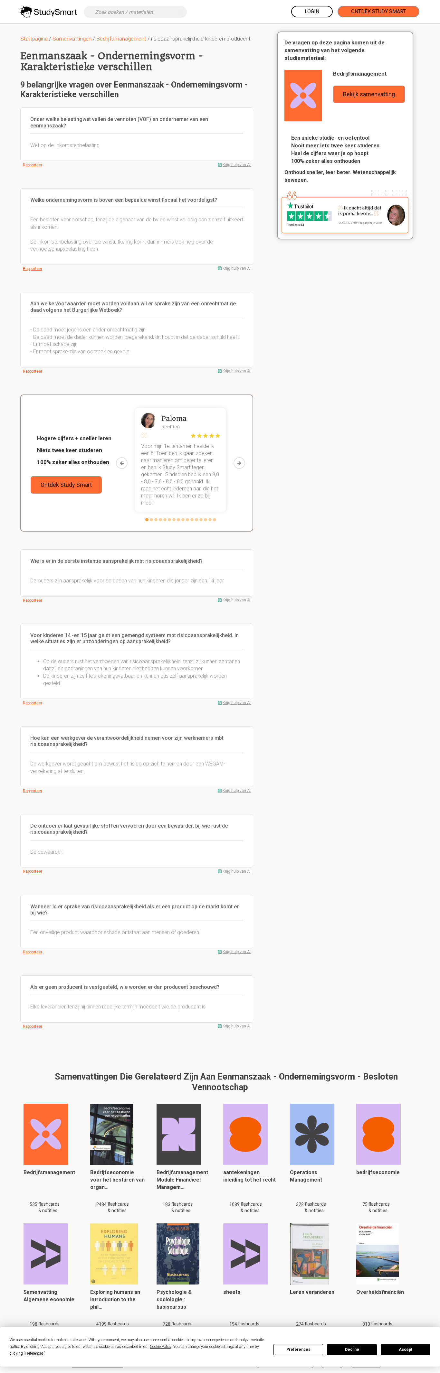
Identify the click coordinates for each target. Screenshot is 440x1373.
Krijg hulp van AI (237, 164)
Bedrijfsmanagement (121, 38)
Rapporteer (32, 165)
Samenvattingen (72, 38)
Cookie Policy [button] (160, 1346)
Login (312, 11)
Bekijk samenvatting (369, 94)
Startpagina (34, 38)
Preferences (298, 1349)
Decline (352, 1349)
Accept (405, 1349)
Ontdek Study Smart (378, 11)
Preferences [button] (34, 1353)
